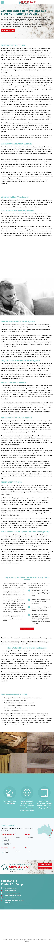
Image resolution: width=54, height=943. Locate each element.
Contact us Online (45, 868)
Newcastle (6, 840)
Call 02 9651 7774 (19, 866)
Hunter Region (7, 843)
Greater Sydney (7, 839)
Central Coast (7, 841)
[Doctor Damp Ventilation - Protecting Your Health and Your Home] (27, 2)
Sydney (5, 837)
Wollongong (6, 844)
